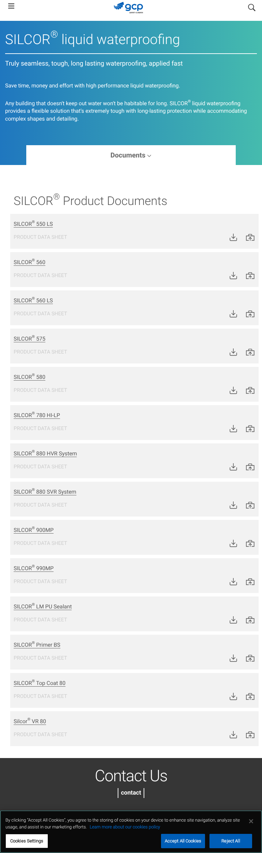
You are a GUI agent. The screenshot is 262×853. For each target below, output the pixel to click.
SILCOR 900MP (34, 530)
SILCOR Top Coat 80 (40, 683)
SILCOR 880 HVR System (45, 453)
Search (252, 6)
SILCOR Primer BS (37, 645)
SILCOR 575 (29, 338)
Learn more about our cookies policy (125, 827)
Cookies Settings (26, 840)
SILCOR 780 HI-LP (37, 415)
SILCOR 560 (29, 262)
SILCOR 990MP (34, 568)
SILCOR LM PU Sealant (43, 606)
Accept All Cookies (183, 840)
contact (131, 792)
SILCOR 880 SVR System (45, 492)
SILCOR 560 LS (33, 300)
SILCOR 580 (29, 377)
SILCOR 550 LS (33, 224)
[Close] (251, 821)
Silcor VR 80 (30, 721)
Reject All (230, 840)
